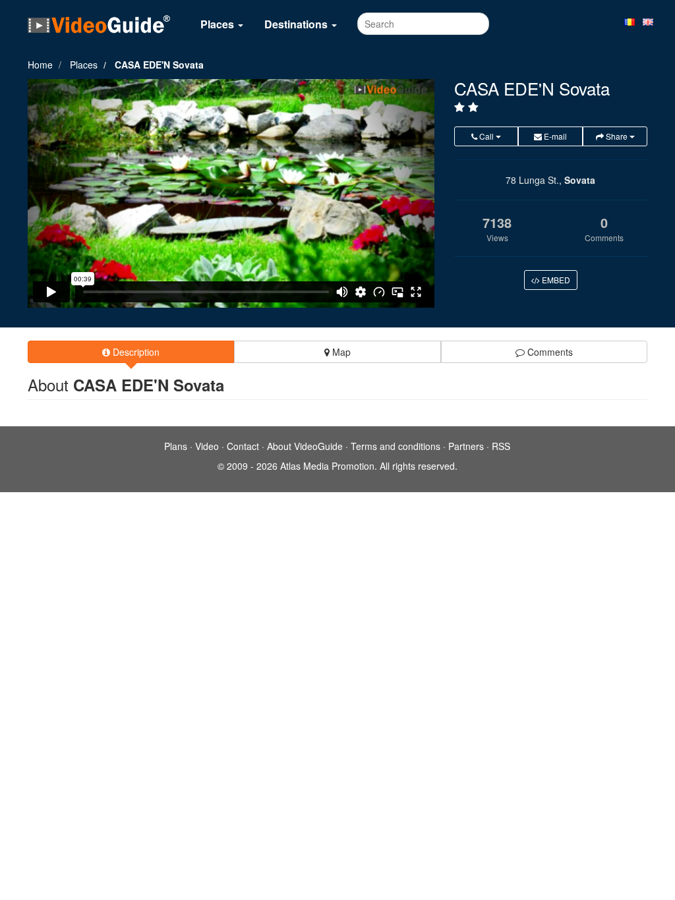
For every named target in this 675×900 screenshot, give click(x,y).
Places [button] (218, 24)
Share (617, 136)
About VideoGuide (305, 446)
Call (486, 136)
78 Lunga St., (534, 179)
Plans (175, 446)
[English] (648, 21)
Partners (466, 446)
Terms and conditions (395, 446)
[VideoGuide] (99, 24)
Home (40, 64)
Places (84, 64)
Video (207, 446)
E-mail (554, 136)
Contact (243, 446)
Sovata (579, 179)
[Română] (629, 21)
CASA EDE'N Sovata (159, 64)
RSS (501, 446)
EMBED (555, 279)
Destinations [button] (297, 24)
